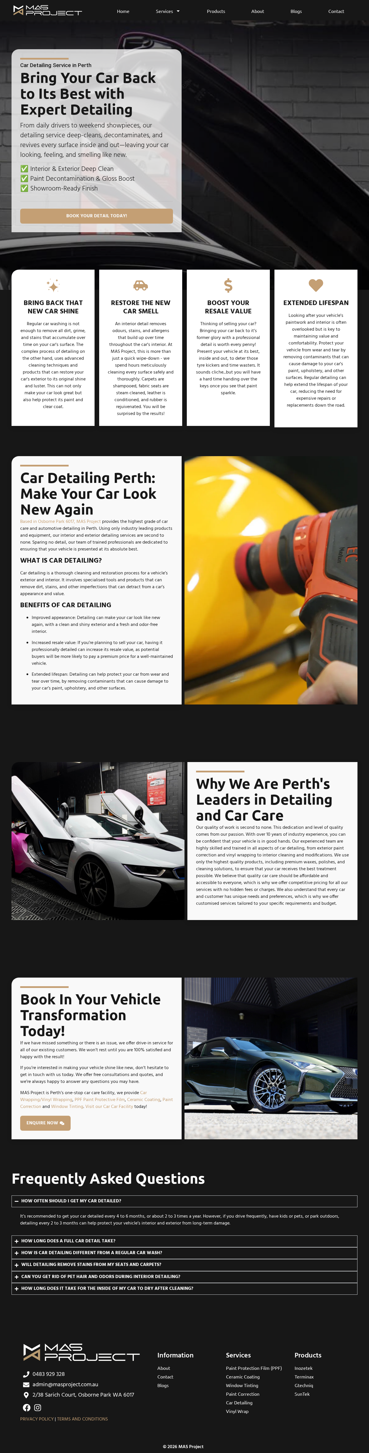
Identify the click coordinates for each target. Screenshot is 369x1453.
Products (216, 11)
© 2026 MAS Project (183, 1447)
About (257, 11)
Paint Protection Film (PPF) (254, 1368)
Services (164, 11)
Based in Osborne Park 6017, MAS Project (60, 521)
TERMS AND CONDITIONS (82, 1419)
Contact (336, 11)
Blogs (296, 11)
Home (123, 11)
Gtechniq (304, 1385)
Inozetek (303, 1368)
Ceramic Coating (143, 1100)
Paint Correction (242, 1394)
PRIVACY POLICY (37, 1419)
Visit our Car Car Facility (109, 1107)
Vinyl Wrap (237, 1411)
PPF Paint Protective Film (100, 1100)
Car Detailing (239, 1402)
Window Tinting (67, 1107)
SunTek (302, 1394)
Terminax (304, 1376)
